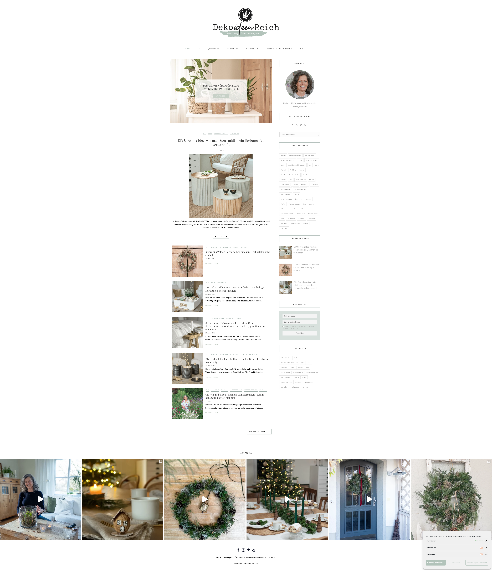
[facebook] (293, 125)
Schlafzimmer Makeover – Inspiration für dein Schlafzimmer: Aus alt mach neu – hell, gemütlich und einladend (235, 326)
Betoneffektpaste (312, 160)
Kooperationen (221, 133)
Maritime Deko (286, 189)
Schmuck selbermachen (302, 209)
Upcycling (234, 133)
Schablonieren (286, 209)
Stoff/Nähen (309, 382)
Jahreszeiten (213, 48)
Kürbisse (304, 184)
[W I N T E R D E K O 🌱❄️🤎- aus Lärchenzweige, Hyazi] (40, 499)
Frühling (215, 390)
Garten (224, 390)
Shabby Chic (301, 214)
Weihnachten (295, 223)
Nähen (296, 194)
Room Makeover (233, 318)
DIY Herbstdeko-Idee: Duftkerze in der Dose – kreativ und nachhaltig (237, 360)
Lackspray (314, 184)
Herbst (214, 247)
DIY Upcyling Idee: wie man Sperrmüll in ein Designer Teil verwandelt (221, 142)
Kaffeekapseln (301, 180)
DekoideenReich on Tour (296, 165)
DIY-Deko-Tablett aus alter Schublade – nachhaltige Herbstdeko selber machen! (234, 289)
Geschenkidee (308, 175)
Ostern (308, 199)
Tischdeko (291, 219)
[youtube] (305, 125)
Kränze (295, 184)
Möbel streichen (300, 189)
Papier (283, 204)
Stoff (282, 219)
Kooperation (252, 48)
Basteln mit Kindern (287, 160)
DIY (199, 48)
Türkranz (301, 219)
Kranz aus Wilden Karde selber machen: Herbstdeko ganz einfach (237, 253)
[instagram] (297, 125)
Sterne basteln (313, 214)
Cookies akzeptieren (435, 563)
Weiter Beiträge (257, 432)
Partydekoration (294, 204)
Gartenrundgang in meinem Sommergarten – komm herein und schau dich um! (234, 396)
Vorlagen (284, 223)
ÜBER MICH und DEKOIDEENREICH (279, 48)
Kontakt (303, 48)
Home (187, 48)
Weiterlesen (221, 96)
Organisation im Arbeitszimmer (292, 199)
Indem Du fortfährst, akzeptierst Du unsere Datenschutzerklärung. (298, 327)
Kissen (311, 180)
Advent (283, 155)
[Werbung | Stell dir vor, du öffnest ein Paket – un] (204, 499)
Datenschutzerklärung (250, 563)
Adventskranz (309, 155)
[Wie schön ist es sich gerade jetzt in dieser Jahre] (451, 499)
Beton (300, 160)
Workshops (232, 48)
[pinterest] (301, 125)
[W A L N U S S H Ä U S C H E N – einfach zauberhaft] (122, 499)
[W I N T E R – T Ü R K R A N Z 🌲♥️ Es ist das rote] (369, 499)
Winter (305, 223)
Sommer (263, 390)
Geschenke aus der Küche (290, 175)
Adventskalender (295, 155)
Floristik (283, 170)
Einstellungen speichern (477, 563)
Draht (317, 165)
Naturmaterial (240, 247)
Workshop (284, 228)
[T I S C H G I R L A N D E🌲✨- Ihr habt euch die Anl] (287, 499)
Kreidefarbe (285, 184)
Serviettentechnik (287, 214)
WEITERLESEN (221, 236)
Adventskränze (286, 358)
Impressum (238, 563)
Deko (282, 165)
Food (308, 363)
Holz (210, 133)
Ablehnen (456, 563)
